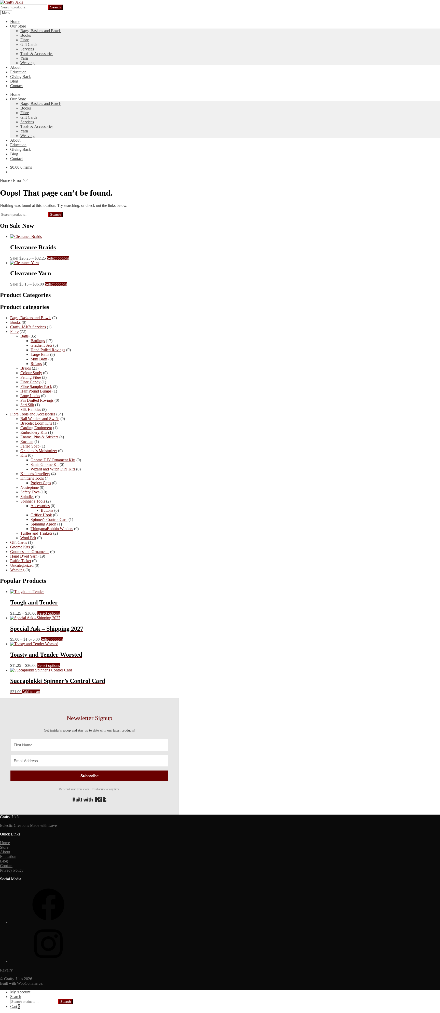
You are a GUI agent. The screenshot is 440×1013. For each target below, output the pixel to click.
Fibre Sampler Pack (36, 386)
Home (15, 21)
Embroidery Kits (33, 432)
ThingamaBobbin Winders (52, 528)
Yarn (24, 58)
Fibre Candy (30, 382)
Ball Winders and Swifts (39, 418)
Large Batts (40, 354)
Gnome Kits (20, 547)
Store (4, 847)
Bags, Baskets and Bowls (40, 31)
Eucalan (26, 441)
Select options (58, 258)
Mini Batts (39, 359)
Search (55, 7)
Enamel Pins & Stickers (39, 437)
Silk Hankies (30, 409)
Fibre (24, 40)
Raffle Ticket (20, 561)
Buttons (47, 510)
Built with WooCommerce (21, 983)
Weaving (27, 63)
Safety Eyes (29, 492)
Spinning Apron (43, 524)
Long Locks (30, 396)
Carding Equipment (36, 428)
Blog (14, 81)
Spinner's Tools (32, 501)
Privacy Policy (11, 870)
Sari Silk (27, 405)
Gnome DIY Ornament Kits (53, 460)
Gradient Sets (41, 345)
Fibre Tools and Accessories (32, 414)
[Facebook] (48, 922)
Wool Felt (28, 538)
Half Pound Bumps (35, 391)
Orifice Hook (41, 515)
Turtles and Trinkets (36, 533)
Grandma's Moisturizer (38, 451)
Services (27, 49)
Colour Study (31, 373)
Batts (24, 336)
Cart (15, 1006)
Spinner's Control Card (49, 519)
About (15, 67)
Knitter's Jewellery (35, 473)
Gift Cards (28, 44)
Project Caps (41, 483)
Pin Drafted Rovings (36, 400)
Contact (16, 86)
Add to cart (31, 692)
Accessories (40, 506)
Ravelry (6, 970)
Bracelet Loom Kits (36, 423)
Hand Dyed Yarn (23, 556)
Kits (23, 455)
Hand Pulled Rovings (48, 350)
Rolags (36, 363)
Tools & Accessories (36, 53)
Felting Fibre (30, 377)
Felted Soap (29, 446)
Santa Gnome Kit (45, 464)
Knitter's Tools (32, 478)
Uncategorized (22, 565)
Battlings (38, 341)
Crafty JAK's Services (28, 327)
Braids (25, 368)
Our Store (18, 26)
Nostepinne (29, 487)
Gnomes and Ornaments (29, 551)
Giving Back (20, 76)
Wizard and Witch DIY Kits (53, 469)
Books (25, 35)
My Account (20, 992)
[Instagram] (48, 961)
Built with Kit (89, 799)
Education (18, 72)
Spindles (27, 496)
